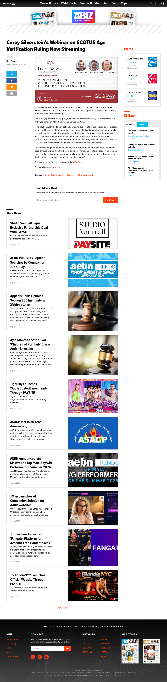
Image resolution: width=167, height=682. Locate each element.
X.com (58, 167)
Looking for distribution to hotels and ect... (141, 145)
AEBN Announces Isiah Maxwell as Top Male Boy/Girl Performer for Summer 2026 (31, 463)
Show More (62, 607)
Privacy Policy (12, 656)
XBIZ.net (129, 115)
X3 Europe (132, 75)
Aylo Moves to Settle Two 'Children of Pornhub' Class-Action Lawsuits (30, 344)
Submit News (12, 639)
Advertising (11, 643)
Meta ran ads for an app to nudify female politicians (142, 157)
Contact (9, 647)
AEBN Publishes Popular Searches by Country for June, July (27, 262)
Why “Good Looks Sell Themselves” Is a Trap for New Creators (140, 170)
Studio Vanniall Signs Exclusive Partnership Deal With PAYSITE (29, 227)
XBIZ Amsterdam (135, 58)
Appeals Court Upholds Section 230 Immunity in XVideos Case (27, 300)
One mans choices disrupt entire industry (141, 131)
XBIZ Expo (105, 652)
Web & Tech (68, 3)
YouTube (78, 162)
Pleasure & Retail (89, 3)
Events (128, 48)
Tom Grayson (12, 61)
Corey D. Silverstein (53, 175)
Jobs (142, 124)
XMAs (103, 656)
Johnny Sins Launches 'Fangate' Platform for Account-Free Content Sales (30, 538)
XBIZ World (87, 647)
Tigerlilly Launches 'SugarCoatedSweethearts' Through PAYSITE (29, 388)
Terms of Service (108, 675)
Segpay (70, 175)
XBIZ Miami (105, 643)
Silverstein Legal (85, 175)
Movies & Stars (49, 3)
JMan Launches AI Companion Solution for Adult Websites (27, 501)
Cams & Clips (119, 3)
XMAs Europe (134, 92)
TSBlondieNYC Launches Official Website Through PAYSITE (27, 579)
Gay (105, 3)
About (9, 652)
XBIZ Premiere (88, 652)
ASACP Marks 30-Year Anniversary (25, 424)
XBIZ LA (104, 639)
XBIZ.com (86, 639)
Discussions (130, 124)
